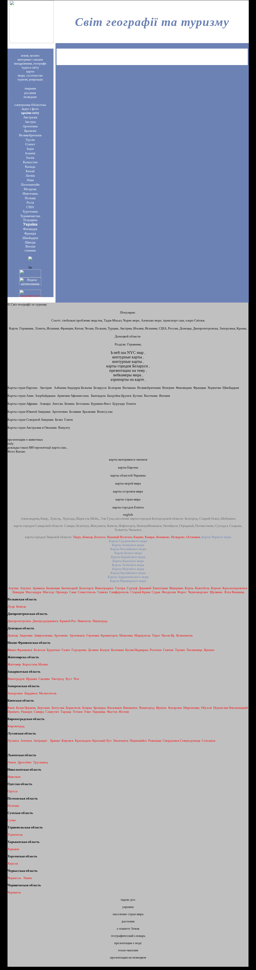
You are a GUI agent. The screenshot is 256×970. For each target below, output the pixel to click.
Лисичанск (120, 740)
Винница (238, 592)
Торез (156, 635)
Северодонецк (190, 740)
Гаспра (120, 588)
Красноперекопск (234, 588)
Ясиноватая (184, 635)
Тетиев (77, 712)
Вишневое (130, 708)
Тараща (65, 712)
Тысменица (194, 650)
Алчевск (26, 740)
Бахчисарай (70, 588)
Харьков (13, 849)
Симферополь (119, 592)
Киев (11, 708)
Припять (14, 712)
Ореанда (62, 592)
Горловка (92, 635)
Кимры (150, 537)
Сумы (12, 820)
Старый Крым (140, 592)
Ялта (227, 592)
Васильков (114, 708)
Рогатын (156, 650)
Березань (44, 708)
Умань (27, 878)
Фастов (112, 712)
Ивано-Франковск (20, 650)
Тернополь (15, 834)
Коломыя (117, 650)
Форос (182, 592)
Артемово (61, 635)
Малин (43, 664)
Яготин (124, 712)
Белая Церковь (26, 708)
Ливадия (18, 592)
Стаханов (208, 740)
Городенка (79, 650)
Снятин (168, 650)
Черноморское (198, 592)
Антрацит (40, 740)
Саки (72, 592)
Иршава (31, 679)
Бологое (100, 537)
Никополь (84, 621)
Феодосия (169, 592)
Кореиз (216, 588)
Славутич (52, 712)
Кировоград (16, 726)
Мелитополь (47, 693)
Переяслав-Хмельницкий (230, 708)
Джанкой (145, 588)
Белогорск (86, 588)
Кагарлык (175, 708)
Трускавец (40, 762)
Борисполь (73, 708)
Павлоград (99, 621)
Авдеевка (26, 635)
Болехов (39, 650)
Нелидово (178, 537)
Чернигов (14, 892)
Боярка (87, 708)
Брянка (55, 740)
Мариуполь (142, 635)
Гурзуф (132, 588)
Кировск (68, 740)
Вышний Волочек (119, 537)
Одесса (13, 791)
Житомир (14, 664)
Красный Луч (102, 740)
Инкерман (176, 588)
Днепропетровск (20, 621)
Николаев (14, 777)
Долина (93, 650)
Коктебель (202, 588)
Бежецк (87, 537)
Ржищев (26, 712)
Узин (87, 712)
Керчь (189, 588)
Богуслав (58, 708)
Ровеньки (154, 740)
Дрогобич (25, 762)
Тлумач (180, 650)
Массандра (33, 592)
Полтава (13, 806)
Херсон (13, 863)
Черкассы (14, 878)
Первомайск (138, 740)
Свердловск (171, 740)
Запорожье (15, 693)
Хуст (68, 679)
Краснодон (83, 740)
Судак (156, 592)
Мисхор (48, 592)
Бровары (100, 708)
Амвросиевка (43, 635)
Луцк (11, 606)
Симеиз (102, 592)
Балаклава (53, 588)
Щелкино (216, 592)
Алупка (13, 588)
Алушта (25, 588)
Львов (12, 762)
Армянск (38, 588)
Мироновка (191, 708)
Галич (66, 650)
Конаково (163, 537)
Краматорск (109, 635)
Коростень (30, 664)
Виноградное (104, 588)
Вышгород (146, 708)
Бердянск (31, 693)
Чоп (76, 679)
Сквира (39, 712)
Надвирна (141, 650)
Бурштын (53, 650)
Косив (129, 650)
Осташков (193, 537)
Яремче (209, 650)
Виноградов (16, 679)
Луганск (13, 740)
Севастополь (87, 592)
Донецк (13, 635)
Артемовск (77, 635)
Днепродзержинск (45, 621)
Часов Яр (168, 635)
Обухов (206, 708)
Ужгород (57, 679)
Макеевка (126, 635)
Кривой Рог (68, 621)
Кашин (138, 537)
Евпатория (160, 588)
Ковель (21, 606)
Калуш (105, 650)
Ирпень (161, 708)
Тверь (77, 537)
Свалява (44, 679)
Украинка (99, 712)
